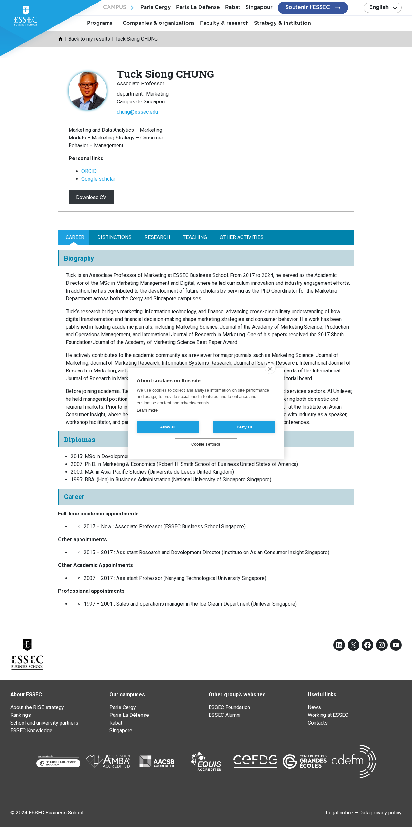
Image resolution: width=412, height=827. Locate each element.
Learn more (147, 410)
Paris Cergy (155, 7)
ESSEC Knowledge (31, 730)
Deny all (244, 427)
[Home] (60, 39)
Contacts (318, 723)
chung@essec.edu (137, 112)
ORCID (89, 171)
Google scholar (98, 179)
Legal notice (339, 813)
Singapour (259, 7)
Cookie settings (206, 444)
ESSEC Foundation (229, 707)
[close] (270, 368)
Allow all (168, 427)
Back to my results (89, 39)
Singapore (120, 730)
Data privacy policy (380, 813)
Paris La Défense (198, 7)
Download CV (91, 197)
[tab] (73, 237)
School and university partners (44, 723)
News (314, 707)
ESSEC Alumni (224, 715)
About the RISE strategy (37, 707)
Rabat (232, 7)
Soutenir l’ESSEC (308, 7)
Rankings (20, 715)
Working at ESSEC (328, 715)
